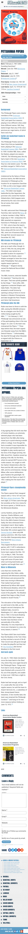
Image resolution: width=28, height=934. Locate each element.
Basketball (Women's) (10, 883)
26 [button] (12, 704)
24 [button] (19, 629)
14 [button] (11, 277)
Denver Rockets (6, 532)
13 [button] (9, 265)
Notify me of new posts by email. (13, 838)
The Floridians (8, 647)
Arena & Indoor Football (11, 860)
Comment (4, 792)
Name (4, 810)
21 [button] (6, 481)
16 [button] (5, 316)
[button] (2, 2)
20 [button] (12, 340)
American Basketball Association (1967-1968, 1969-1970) (13, 56)
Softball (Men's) (8, 913)
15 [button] (11, 282)
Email (4, 816)
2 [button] (7, 70)
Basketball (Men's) (9, 880)
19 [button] (13, 333)
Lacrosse (6, 893)
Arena (3, 96)
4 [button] (16, 78)
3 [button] (18, 73)
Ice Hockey (6, 890)
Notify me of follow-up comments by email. (14, 831)
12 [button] (25, 253)
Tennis (5, 919)
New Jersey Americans (17, 84)
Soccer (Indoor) (8, 903)
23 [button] (19, 597)
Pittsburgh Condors (9, 78)
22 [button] (24, 564)
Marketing (4, 99)
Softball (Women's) (9, 916)
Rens (22, 213)
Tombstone (5, 61)
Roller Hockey (7, 900)
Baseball (6, 876)
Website (5, 823)
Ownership (5, 102)
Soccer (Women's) (9, 909)
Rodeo (5, 896)
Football (6, 886)
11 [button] (22, 227)
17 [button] (7, 316)
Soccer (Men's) (8, 906)
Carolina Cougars (13, 89)
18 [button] (18, 325)
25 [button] (8, 699)
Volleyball (6, 923)
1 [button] (15, 65)
